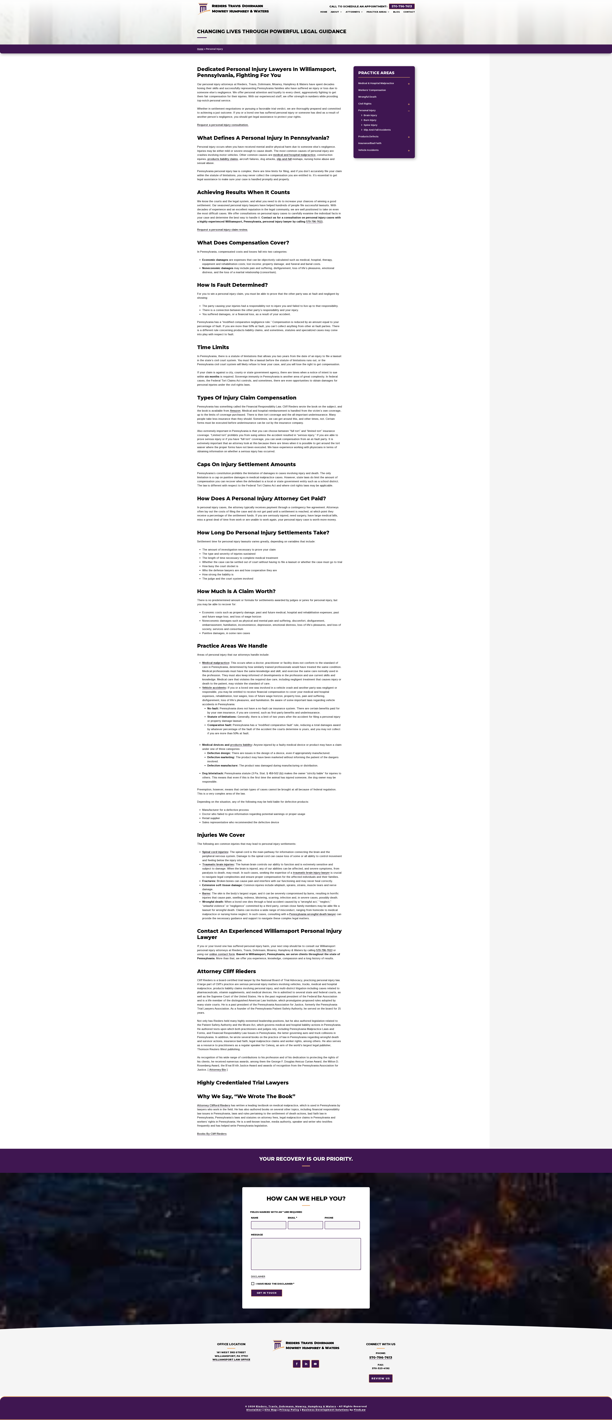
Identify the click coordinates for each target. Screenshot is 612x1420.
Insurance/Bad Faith (369, 143)
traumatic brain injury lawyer (311, 872)
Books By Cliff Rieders (212, 1133)
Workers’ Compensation (372, 90)
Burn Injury (370, 120)
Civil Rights (364, 103)
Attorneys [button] (353, 12)
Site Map (270, 1409)
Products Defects (368, 136)
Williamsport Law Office (231, 1359)
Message (257, 1234)
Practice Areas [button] (376, 12)
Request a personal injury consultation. (222, 124)
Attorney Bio (217, 1069)
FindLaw (360, 1409)
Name (254, 1217)
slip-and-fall (284, 159)
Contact (409, 12)
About (335, 12)
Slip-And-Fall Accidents (377, 130)
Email (292, 1217)
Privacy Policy (289, 1409)
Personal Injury (366, 110)
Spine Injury (370, 125)
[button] (607, 1415)
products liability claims (223, 159)
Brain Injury (370, 115)
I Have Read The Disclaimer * (275, 1283)
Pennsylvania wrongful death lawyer (312, 914)
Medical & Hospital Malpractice (376, 83)
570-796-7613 (402, 6)
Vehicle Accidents (368, 150)
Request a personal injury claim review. (222, 229)
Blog (396, 12)
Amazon (235, 410)
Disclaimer (258, 1276)
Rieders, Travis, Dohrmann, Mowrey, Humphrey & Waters (296, 1406)
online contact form (222, 954)
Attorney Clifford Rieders (213, 1105)
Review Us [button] (381, 1378)
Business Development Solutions (325, 1409)
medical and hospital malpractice (294, 154)
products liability (241, 744)
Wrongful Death (367, 96)
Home (323, 12)
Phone (329, 1217)
